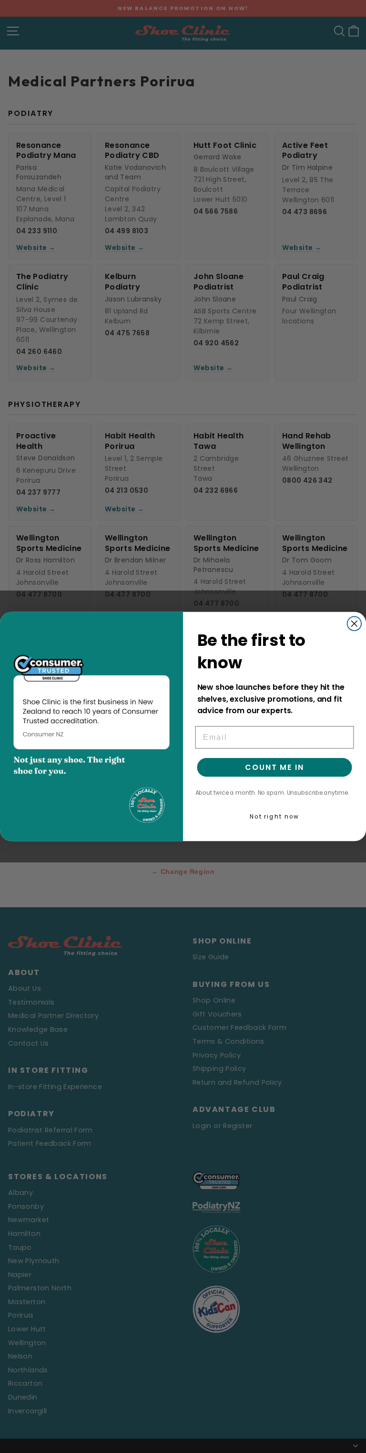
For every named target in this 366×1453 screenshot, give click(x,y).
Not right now (274, 816)
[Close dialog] (354, 624)
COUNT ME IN (274, 767)
